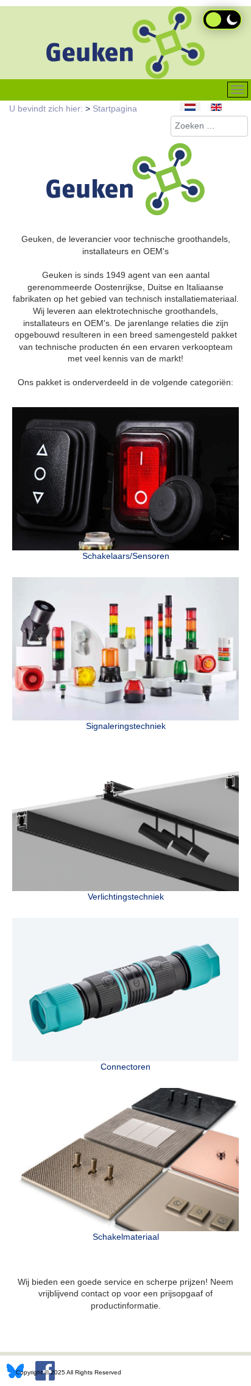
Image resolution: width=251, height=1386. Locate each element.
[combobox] (209, 126)
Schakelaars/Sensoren (125, 556)
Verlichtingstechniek (126, 896)
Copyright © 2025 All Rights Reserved (68, 1372)
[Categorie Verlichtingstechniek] (125, 818)
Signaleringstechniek (126, 726)
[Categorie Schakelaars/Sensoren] (125, 478)
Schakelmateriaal (126, 1237)
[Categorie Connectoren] (125, 989)
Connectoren (125, 1066)
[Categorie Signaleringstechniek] (125, 648)
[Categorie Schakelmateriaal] (125, 1159)
